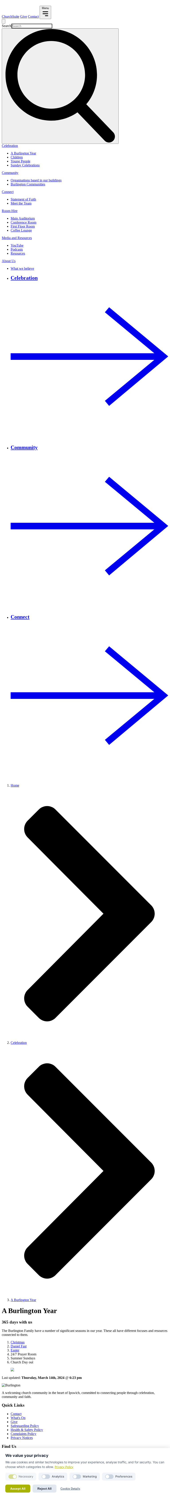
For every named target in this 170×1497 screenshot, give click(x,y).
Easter (15, 1350)
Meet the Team (21, 203)
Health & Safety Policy (27, 1430)
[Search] (60, 86)
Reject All (44, 1488)
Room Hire (9, 211)
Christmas (18, 1342)
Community (10, 173)
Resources (18, 253)
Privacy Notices (22, 1438)
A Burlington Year (23, 153)
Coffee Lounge (21, 230)
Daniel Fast (19, 1346)
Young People (20, 161)
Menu (45, 8)
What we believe (22, 268)
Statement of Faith (23, 199)
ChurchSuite (10, 16)
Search (6, 26)
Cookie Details (70, 1488)
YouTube (17, 245)
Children (17, 157)
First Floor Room (23, 226)
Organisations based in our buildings (36, 180)
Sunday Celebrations (25, 165)
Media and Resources (17, 238)
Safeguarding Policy (25, 1426)
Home (15, 785)
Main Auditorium (23, 218)
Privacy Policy (64, 1467)
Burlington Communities (28, 184)
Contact (33, 16)
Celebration (10, 146)
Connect (8, 192)
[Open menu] (3, 21)
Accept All (17, 1488)
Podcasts (17, 249)
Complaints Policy (23, 1434)
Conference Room (23, 222)
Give (23, 16)
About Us (8, 261)
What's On (18, 1418)
